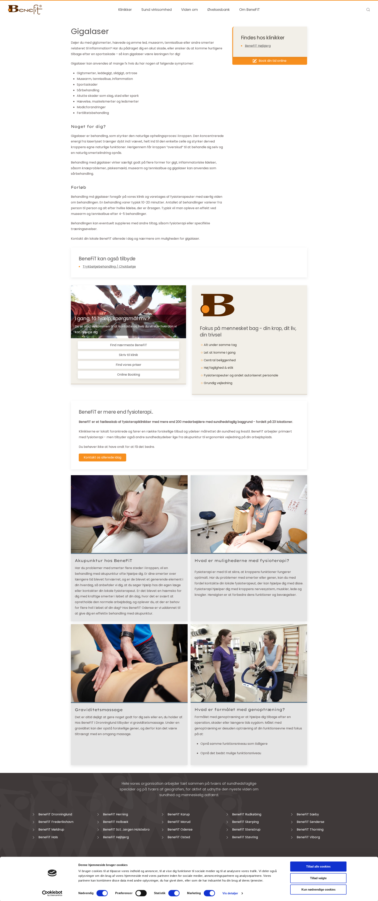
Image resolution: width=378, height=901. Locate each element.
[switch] (141, 893)
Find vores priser (128, 364)
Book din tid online (272, 60)
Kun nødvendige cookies (318, 889)
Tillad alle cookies (318, 866)
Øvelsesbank (218, 9)
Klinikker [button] (125, 9)
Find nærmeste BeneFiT (128, 345)
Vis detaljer (230, 893)
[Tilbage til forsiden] (25, 9)
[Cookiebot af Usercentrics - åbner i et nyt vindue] (52, 893)
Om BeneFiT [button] (249, 9)
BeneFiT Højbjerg (258, 45)
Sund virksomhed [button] (156, 9)
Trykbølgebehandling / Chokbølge (109, 266)
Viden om (189, 9)
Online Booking (128, 374)
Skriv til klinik (128, 355)
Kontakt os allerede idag (102, 457)
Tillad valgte (318, 878)
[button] (368, 9)
